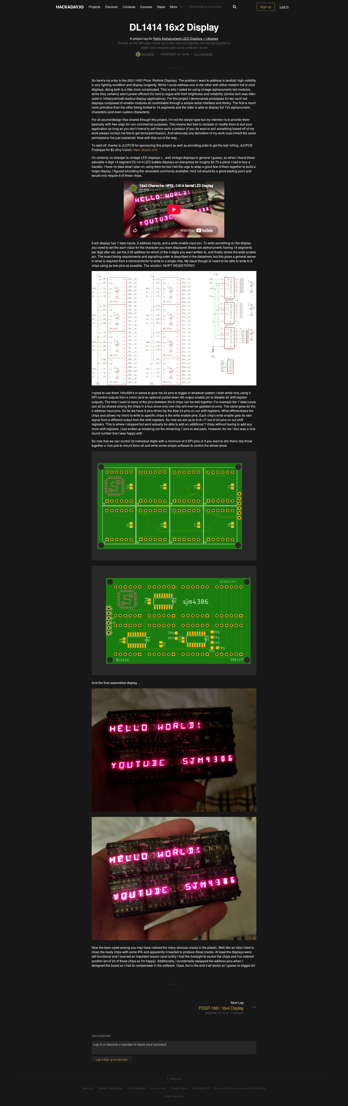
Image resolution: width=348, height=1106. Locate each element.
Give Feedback (136, 1088)
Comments (203, 54)
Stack (161, 6)
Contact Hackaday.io (110, 1088)
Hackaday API (200, 1088)
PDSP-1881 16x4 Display (221, 1008)
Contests (129, 6)
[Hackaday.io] (70, 7)
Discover (111, 6)
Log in (284, 6)
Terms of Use (158, 1088)
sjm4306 (148, 54)
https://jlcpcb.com (145, 149)
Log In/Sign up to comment (111, 1059)
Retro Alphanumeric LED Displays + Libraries (185, 38)
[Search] (235, 7)
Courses (146, 6)
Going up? (175, 1078)
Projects (94, 6)
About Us (88, 1088)
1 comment (237, 1013)
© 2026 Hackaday (174, 1096)
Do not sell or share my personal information (239, 1088)
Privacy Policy (178, 1088)
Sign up (265, 6)
